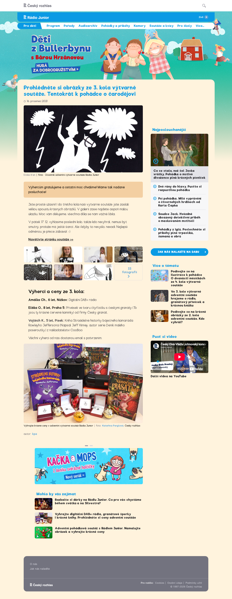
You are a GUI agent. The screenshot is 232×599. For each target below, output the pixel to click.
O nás (33, 564)
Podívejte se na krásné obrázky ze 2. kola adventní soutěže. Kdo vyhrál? (188, 317)
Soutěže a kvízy (161, 25)
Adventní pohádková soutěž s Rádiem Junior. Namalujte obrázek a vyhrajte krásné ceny (98, 530)
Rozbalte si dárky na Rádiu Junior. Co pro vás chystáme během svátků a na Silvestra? (98, 501)
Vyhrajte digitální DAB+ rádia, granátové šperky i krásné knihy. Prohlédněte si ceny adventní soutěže (95, 515)
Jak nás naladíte (40, 568)
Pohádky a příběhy (115, 25)
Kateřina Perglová (112, 425)
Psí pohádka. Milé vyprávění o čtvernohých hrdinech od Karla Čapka (179, 202)
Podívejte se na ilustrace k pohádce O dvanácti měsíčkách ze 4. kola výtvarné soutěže (188, 278)
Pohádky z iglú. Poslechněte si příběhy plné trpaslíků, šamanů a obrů (182, 233)
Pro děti (30, 25)
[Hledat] (204, 5)
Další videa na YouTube (169, 376)
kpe (34, 433)
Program (53, 25)
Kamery (140, 25)
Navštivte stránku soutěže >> (50, 239)
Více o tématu (165, 266)
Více (200, 25)
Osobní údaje (174, 583)
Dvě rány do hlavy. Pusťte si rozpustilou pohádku (180, 188)
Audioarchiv (88, 25)
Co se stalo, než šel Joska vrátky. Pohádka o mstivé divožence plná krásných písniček (179, 174)
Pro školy (184, 25)
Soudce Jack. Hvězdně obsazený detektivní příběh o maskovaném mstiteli (179, 217)
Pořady (69, 25)
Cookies (159, 583)
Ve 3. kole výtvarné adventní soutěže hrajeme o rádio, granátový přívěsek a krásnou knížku (188, 298)
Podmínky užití (194, 583)
